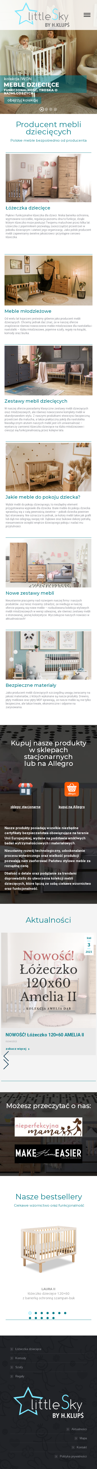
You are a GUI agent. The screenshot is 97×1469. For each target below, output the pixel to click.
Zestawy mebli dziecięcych (36, 401)
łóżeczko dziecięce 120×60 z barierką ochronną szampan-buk (49, 1293)
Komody (20, 1358)
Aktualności (79, 1429)
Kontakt (82, 1447)
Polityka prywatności (73, 1456)
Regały (19, 1376)
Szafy (19, 1367)
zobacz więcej (16, 1048)
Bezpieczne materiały (31, 685)
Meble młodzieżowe (28, 311)
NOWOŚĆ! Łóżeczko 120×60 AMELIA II (45, 1035)
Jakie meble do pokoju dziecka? (43, 497)
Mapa (83, 1438)
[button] (5, 1055)
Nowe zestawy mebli (30, 593)
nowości (11, 1041)
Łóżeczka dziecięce (28, 208)
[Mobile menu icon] (87, 15)
